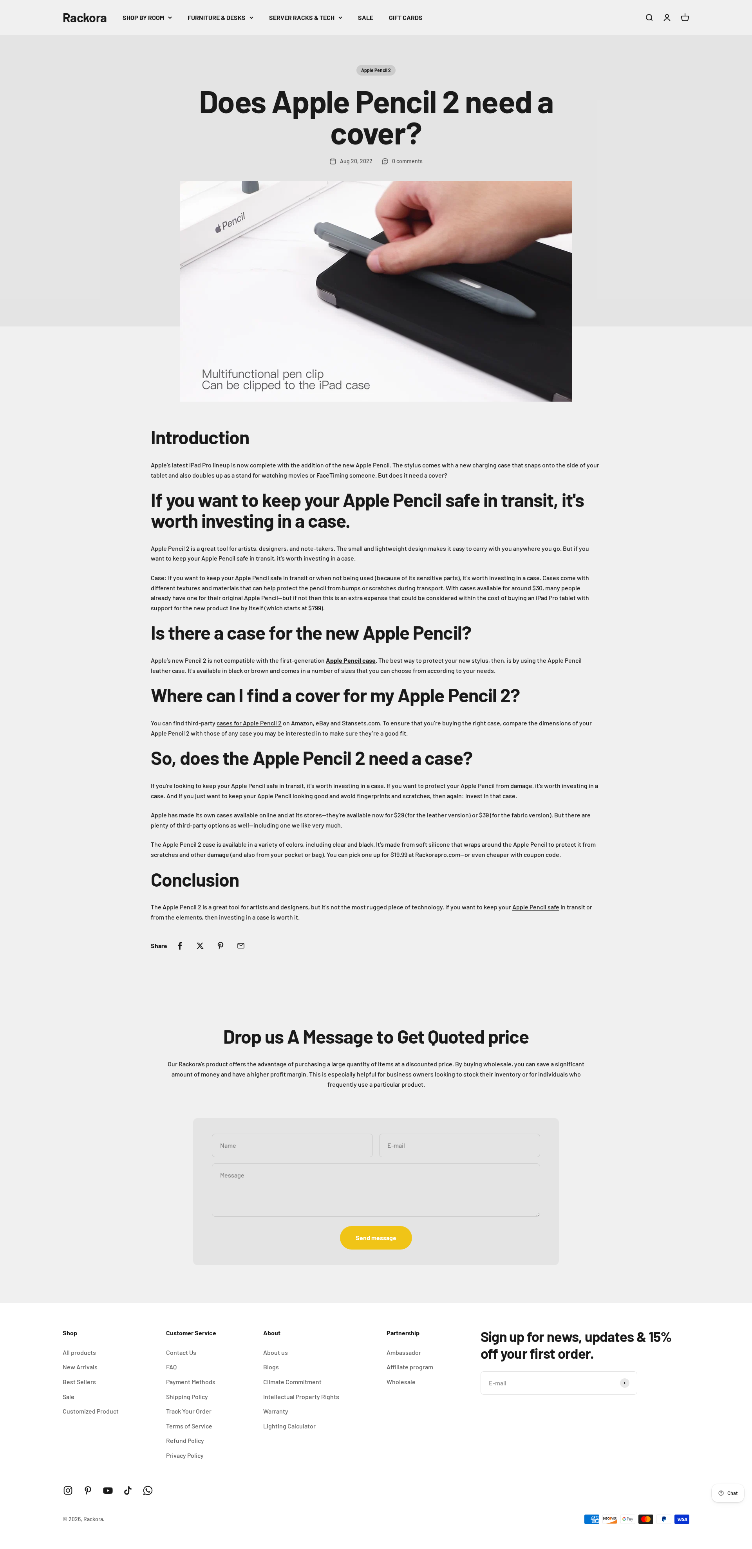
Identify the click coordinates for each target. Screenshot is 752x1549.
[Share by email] (241, 946)
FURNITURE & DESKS (217, 17)
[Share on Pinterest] (220, 946)
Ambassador (404, 1352)
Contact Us (181, 1352)
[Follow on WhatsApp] (148, 1490)
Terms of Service (189, 1426)
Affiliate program (410, 1366)
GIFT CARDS (406, 17)
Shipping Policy (187, 1396)
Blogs (271, 1366)
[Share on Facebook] (180, 946)
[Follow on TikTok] (128, 1490)
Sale (68, 1396)
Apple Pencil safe (258, 577)
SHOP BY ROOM (143, 17)
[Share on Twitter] (200, 946)
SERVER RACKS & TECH (301, 17)
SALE (365, 17)
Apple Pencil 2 (376, 70)
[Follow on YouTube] (108, 1490)
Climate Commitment (292, 1381)
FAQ (171, 1366)
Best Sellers (79, 1381)
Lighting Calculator (289, 1426)
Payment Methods (190, 1381)
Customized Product (91, 1411)
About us (275, 1352)
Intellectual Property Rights (301, 1396)
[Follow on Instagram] (68, 1490)
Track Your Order (189, 1411)
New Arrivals (80, 1366)
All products (79, 1352)
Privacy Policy (185, 1455)
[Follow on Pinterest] (88, 1490)
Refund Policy (185, 1440)
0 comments (407, 161)
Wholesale (401, 1381)
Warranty (275, 1411)
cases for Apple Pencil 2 (249, 723)
